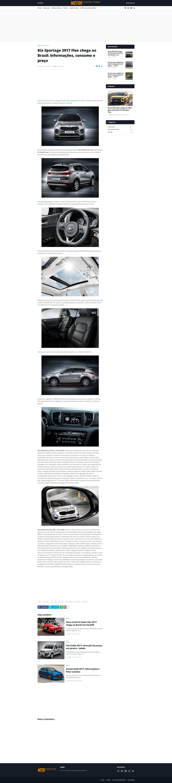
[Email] (102, 66)
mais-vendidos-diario (120, 129)
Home (40, 8)
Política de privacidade (88, 8)
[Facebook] (97, 66)
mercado (61, 601)
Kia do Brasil (43, 101)
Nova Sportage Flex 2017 (72, 101)
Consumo (45, 601)
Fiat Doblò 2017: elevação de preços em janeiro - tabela (84, 647)
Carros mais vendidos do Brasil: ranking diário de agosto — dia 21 (115, 75)
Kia (55, 601)
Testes (65, 8)
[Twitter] (99, 66)
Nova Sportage (69, 601)
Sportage (85, 601)
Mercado (47, 8)
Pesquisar (129, 3)
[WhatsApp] (61, 607)
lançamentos (120, 127)
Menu (41, 3)
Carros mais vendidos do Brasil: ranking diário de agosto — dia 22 (115, 64)
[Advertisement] (86, 25)
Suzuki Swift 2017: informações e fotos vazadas (83, 670)
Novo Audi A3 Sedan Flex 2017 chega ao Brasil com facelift (81, 623)
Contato (108, 780)
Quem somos (74, 8)
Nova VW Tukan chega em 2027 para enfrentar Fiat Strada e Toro (115, 53)
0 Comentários (60, 66)
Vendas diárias (56, 8)
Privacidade (131, 780)
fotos (51, 601)
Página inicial (42, 45)
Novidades (77, 601)
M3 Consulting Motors (119, 780)
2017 (48, 45)
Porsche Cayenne (57, 253)
